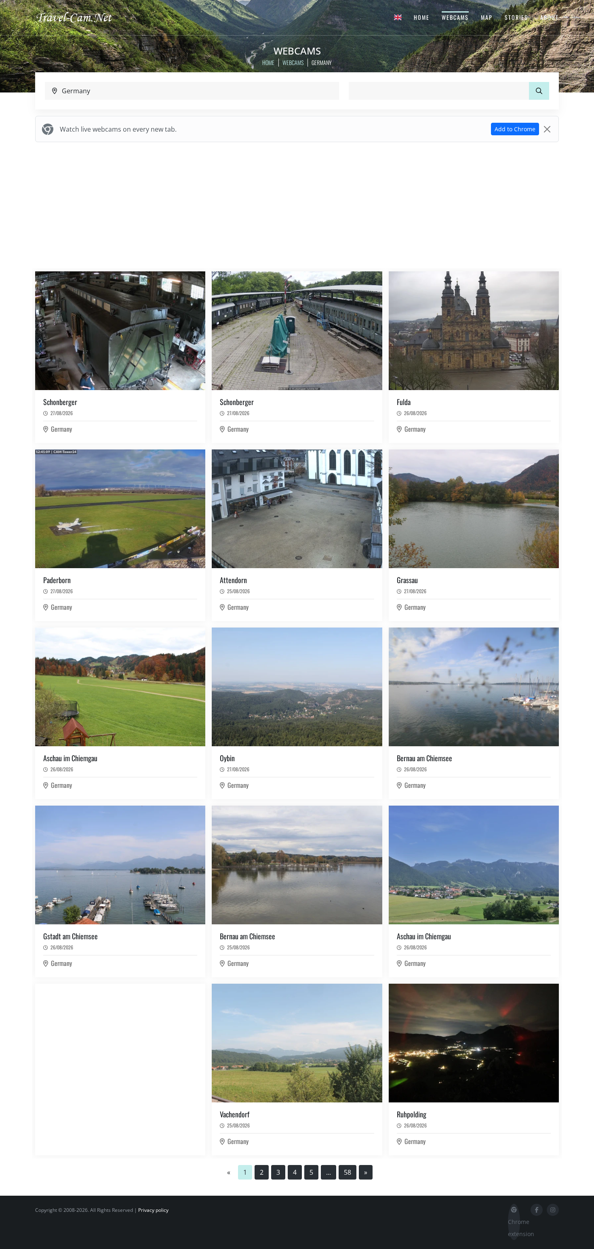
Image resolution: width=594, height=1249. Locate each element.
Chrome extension (514, 1228)
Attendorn (233, 580)
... (328, 1172)
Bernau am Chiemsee (424, 758)
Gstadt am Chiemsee (70, 936)
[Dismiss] (547, 129)
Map (487, 17)
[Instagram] (553, 1210)
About (549, 17)
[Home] (80, 17)
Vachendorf (234, 1114)
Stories (516, 17)
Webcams (455, 17)
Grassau (407, 580)
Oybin (227, 758)
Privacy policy (153, 1210)
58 (347, 1172)
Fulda (404, 402)
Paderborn (57, 580)
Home (422, 17)
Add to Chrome (515, 129)
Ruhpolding (411, 1114)
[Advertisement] (297, 205)
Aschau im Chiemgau (70, 758)
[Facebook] (537, 1210)
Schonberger (60, 402)
